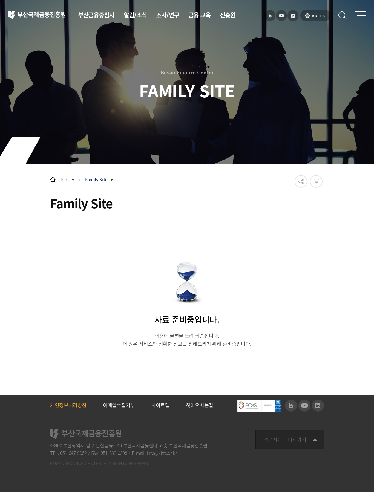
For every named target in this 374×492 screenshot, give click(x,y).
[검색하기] (342, 15)
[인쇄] (316, 181)
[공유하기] (301, 181)
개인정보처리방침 (68, 405)
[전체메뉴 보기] (360, 15)
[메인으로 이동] (53, 179)
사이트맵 (160, 405)
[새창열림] (269, 15)
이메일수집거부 (119, 405)
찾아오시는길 (199, 405)
